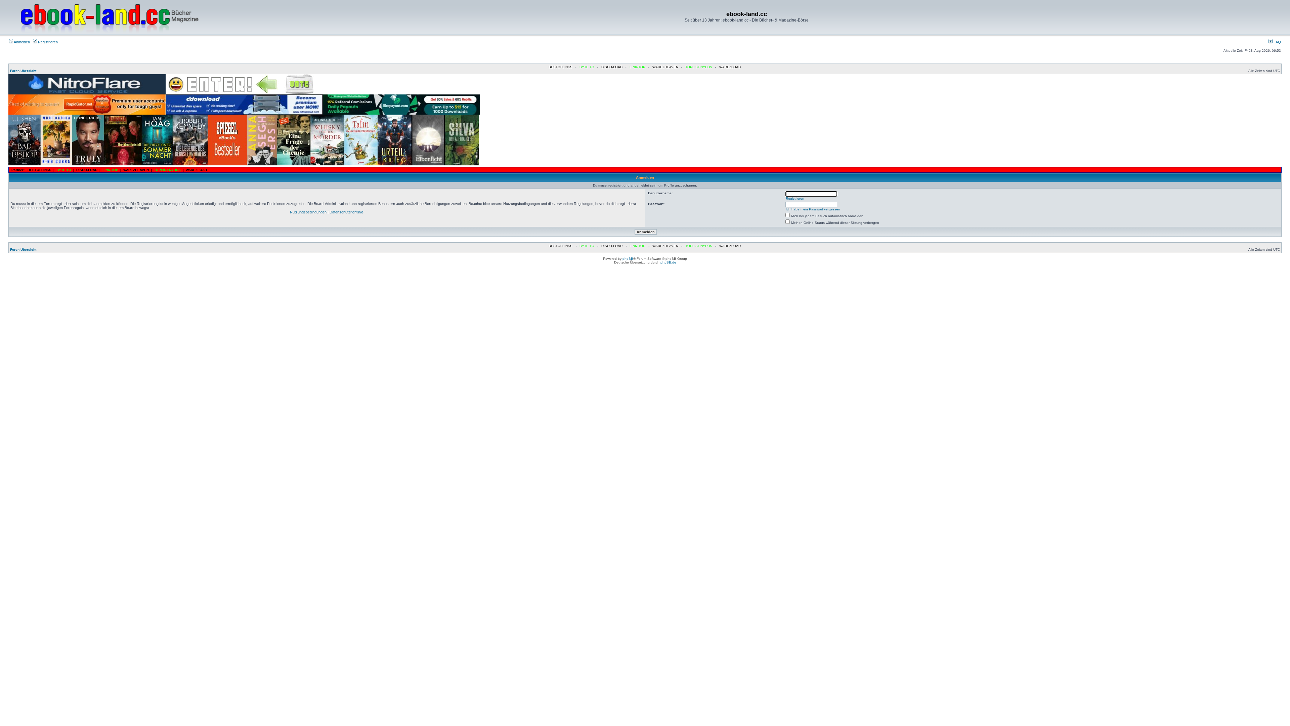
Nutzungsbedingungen (308, 212)
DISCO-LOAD (611, 67)
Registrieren (47, 42)
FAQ (1277, 42)
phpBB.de (668, 262)
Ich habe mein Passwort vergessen (813, 209)
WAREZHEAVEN (665, 67)
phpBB (627, 258)
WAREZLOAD (730, 67)
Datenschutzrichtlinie (346, 212)
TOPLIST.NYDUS (698, 67)
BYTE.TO (586, 67)
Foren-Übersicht (23, 71)
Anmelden (21, 42)
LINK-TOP (637, 67)
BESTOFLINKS (560, 67)
